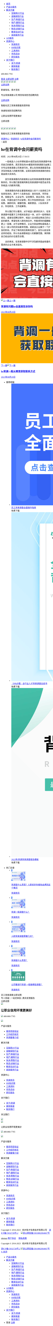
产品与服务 (11, 7)
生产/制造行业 (17, 19)
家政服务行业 (17, 35)
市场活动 (15, 54)
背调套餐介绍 (12, 1037)
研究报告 (15, 57)
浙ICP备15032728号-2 (10, 1249)
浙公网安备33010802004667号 (36, 1233)
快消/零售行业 (17, 26)
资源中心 (10, 41)
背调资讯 (15, 44)
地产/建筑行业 (17, 22)
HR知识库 (15, 47)
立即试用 (10, 79)
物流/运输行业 (17, 29)
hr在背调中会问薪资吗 (31, 139)
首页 (8, 4)
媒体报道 (15, 66)
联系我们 (15, 69)
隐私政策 (23, 1238)
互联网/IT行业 (17, 13)
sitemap (4, 1238)
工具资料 (15, 51)
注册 (16, 79)
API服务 (10, 38)
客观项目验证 (12, 1031)
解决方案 (10, 10)
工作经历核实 (12, 1034)
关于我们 (10, 60)
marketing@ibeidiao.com (14, 1021)
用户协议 (12, 1238)
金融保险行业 (17, 16)
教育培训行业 (17, 32)
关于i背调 (15, 63)
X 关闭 (4, 1252)
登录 (3, 79)
